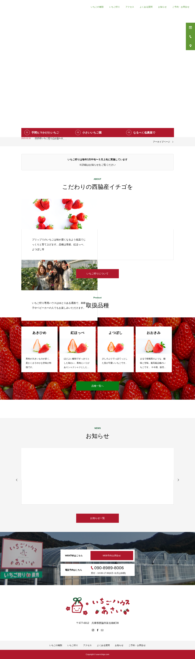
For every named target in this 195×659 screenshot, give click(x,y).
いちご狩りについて (97, 273)
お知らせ (119, 645)
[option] (97, 68)
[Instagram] (92, 630)
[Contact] (102, 630)
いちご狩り (72, 645)
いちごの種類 (55, 645)
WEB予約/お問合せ (112, 555)
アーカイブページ (161, 141)
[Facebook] (97, 630)
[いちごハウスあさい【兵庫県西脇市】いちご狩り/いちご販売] (97, 605)
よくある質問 (103, 645)
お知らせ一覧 (97, 518)
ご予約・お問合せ (137, 645)
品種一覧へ (97, 386)
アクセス (87, 645)
